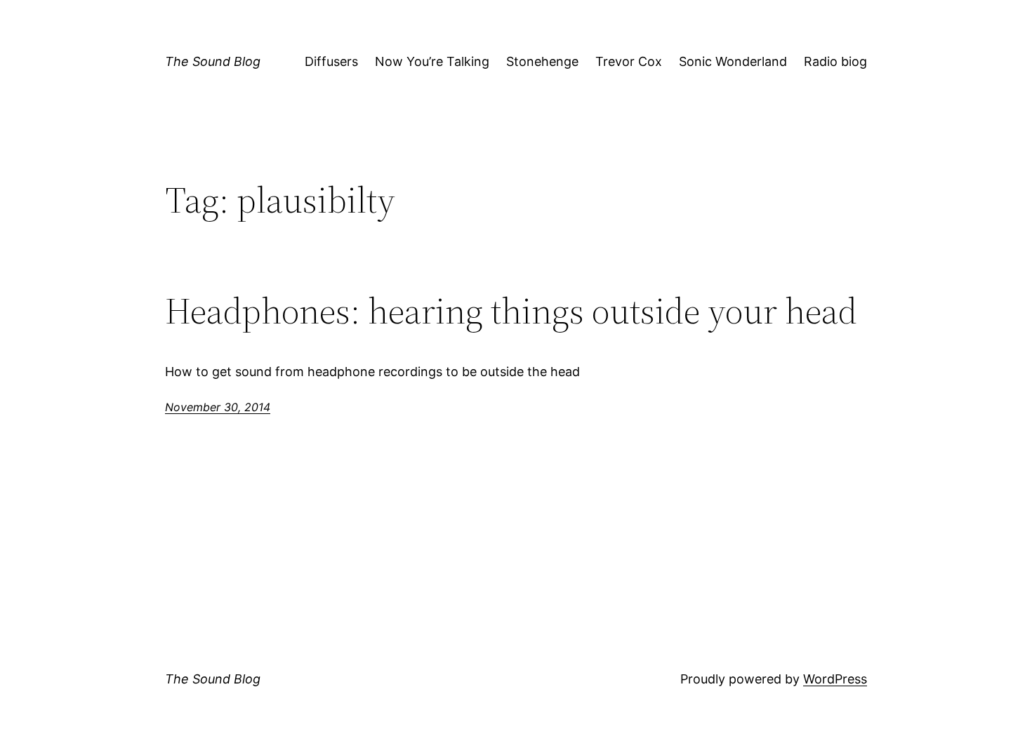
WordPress (835, 679)
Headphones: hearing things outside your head (511, 311)
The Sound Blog (212, 61)
